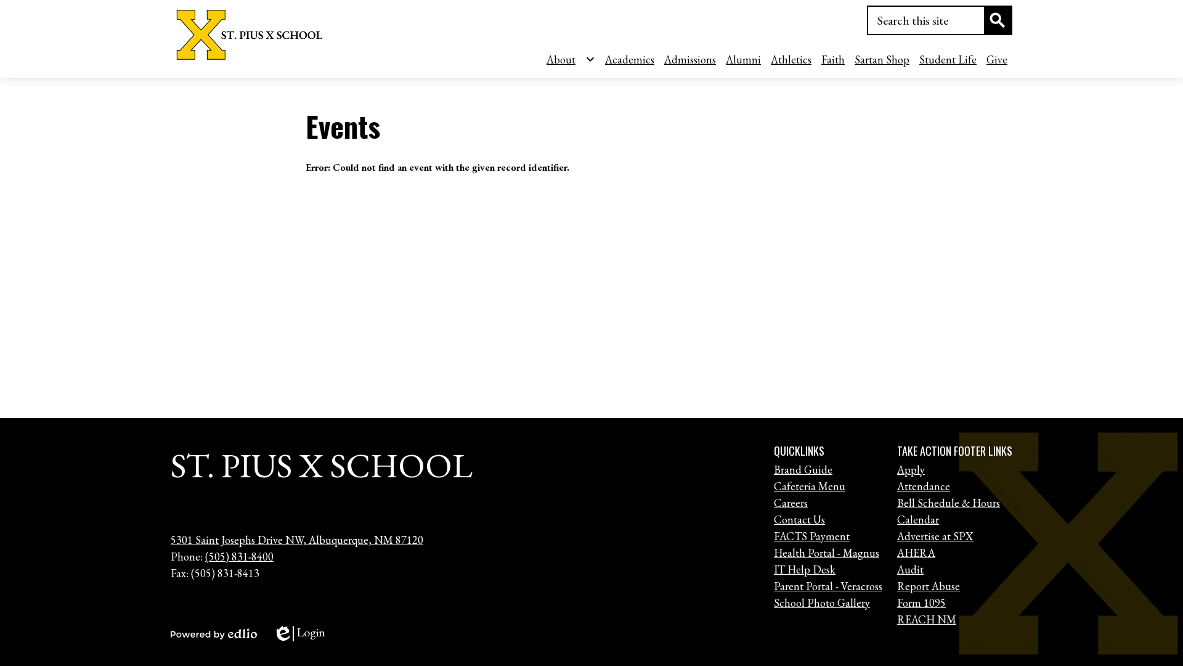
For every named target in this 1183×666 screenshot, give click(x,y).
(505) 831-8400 (239, 556)
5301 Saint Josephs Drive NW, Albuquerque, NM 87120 (297, 540)
